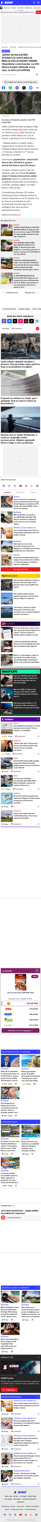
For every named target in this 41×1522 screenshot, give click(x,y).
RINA (16, 215)
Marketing (5, 1506)
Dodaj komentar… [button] (14, 1217)
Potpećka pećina (9, 309)
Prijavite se (10, 1390)
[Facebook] (9, 321)
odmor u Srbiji (24, 309)
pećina (16, 132)
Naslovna (5, 47)
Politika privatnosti (17, 1509)
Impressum (20, 1506)
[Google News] (37, 321)
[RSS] (31, 485)
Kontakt (12, 1506)
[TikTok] (31, 321)
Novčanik (13, 47)
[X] (15, 321)
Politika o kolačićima (32, 1506)
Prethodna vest (12, 293)
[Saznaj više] (38, 1357)
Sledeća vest (30, 293)
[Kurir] (7, 2)
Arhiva (7, 1509)
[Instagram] (20, 321)
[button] (37, 74)
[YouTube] (26, 321)
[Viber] (4, 321)
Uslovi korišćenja (30, 1509)
